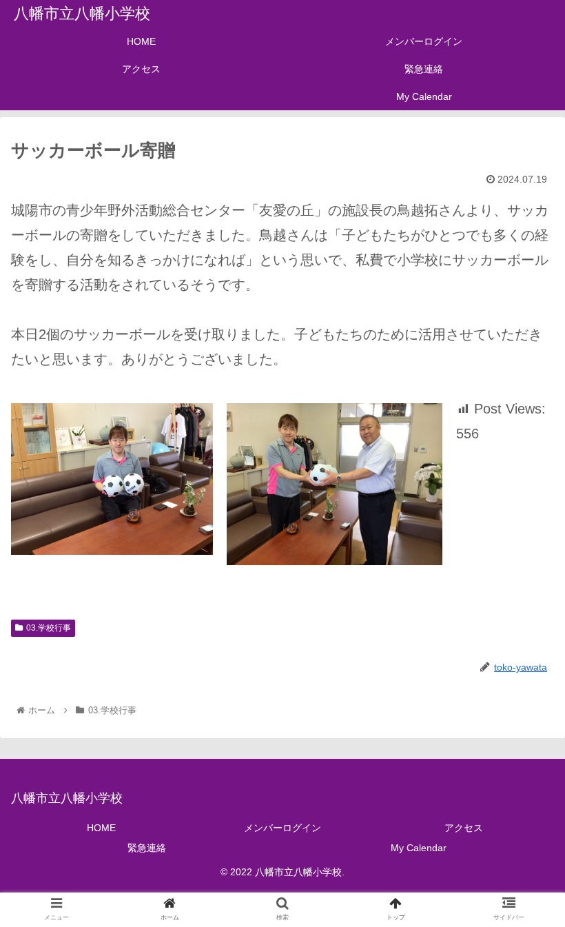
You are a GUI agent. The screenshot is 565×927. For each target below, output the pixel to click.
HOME (101, 827)
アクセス (463, 827)
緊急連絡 (146, 847)
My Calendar (418, 847)
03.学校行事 (48, 628)
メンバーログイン (282, 827)
